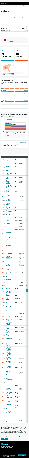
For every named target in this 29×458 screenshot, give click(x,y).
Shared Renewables (8, 265)
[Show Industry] (19, 136)
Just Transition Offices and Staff (9, 211)
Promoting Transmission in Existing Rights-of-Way (9, 258)
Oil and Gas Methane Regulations (8, 400)
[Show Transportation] (13, 136)
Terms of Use (4, 452)
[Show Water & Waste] (7, 136)
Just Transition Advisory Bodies (9, 214)
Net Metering (8, 261)
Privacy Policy (9, 452)
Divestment (8, 223)
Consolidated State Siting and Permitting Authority (9, 246)
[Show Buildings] (12, 135)
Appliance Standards (8, 295)
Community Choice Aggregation (8, 268)
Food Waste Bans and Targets (9, 412)
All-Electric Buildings (8, 317)
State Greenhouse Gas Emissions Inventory (9, 167)
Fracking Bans (8, 404)
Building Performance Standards (8, 298)
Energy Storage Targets (8, 276)
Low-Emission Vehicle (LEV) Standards (8, 327)
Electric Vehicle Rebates (8, 335)
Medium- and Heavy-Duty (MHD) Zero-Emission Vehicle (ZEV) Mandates (9, 343)
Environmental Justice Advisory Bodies (9, 200)
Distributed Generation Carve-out (9, 272)
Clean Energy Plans (8, 242)
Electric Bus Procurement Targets (8, 358)
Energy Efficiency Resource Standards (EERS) (9, 306)
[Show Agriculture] (19, 135)
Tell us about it (4, 438)
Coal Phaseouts (8, 279)
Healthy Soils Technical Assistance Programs (8, 420)
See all (3, 58)
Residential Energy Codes (8, 285)
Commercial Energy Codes (8, 289)
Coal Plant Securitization (8, 282)
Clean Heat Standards (8, 302)
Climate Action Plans (8, 163)
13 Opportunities (26, 100)
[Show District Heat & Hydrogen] (8, 135)
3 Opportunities (26, 90)
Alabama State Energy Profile (12, 41)
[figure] (14, 129)
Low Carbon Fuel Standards (9, 382)
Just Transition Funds (8, 217)
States (1, 5)
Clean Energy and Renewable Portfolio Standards (9, 233)
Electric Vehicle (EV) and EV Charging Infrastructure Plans (8, 373)
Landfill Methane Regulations (9, 408)
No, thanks (23, 455)
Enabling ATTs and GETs (9, 254)
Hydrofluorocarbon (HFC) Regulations (9, 393)
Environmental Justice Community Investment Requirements (8, 191)
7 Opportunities (26, 103)
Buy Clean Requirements (8, 389)
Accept (19, 455)
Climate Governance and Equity (6, 87)
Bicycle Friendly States (9, 385)
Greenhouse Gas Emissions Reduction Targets (9, 160)
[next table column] (27, 290)
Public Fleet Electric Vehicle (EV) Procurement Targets (9, 354)
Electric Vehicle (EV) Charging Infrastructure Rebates (8, 367)
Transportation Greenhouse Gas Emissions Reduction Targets (9, 378)
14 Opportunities (26, 93)
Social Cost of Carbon (8, 229)
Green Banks (8, 220)
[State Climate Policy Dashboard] (12, 3)
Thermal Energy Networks (9, 320)
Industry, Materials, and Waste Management (8, 103)
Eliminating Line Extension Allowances (9, 323)
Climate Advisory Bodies (9, 174)
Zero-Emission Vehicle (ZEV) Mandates (8, 331)
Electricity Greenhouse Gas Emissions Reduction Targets (9, 238)
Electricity (3, 93)
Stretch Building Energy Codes (9, 292)
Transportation (4, 100)
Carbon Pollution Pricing (9, 226)
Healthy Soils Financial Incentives (8, 416)
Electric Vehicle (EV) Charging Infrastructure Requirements (8, 363)
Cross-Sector (4, 90)
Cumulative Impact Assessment (8, 204)
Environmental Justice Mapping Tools (9, 186)
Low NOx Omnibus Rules (9, 339)
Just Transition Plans (8, 208)
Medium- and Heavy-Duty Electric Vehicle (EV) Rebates (8, 349)
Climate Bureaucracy (8, 171)
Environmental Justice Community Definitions (8, 182)
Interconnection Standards (9, 250)
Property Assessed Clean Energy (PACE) (9, 310)
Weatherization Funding (8, 313)
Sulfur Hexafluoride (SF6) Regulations (9, 396)
